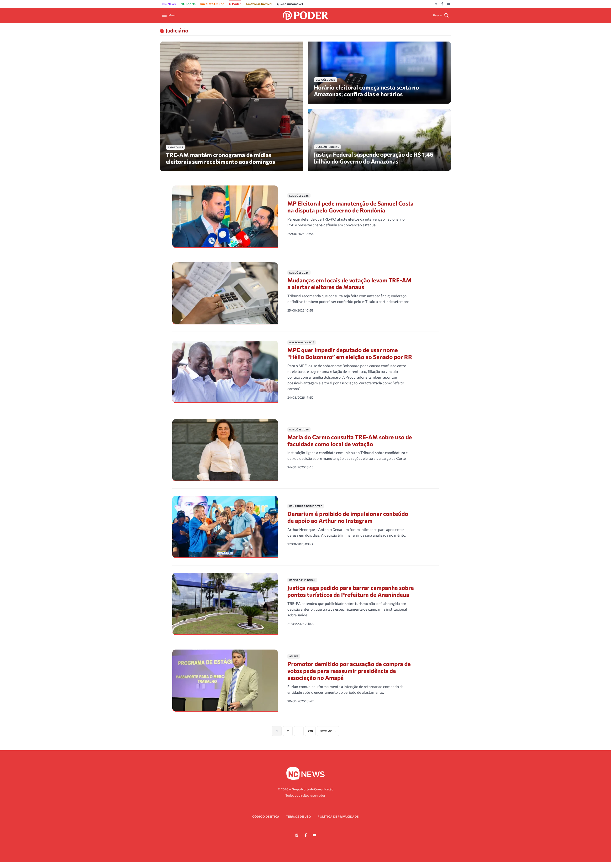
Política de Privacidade (338, 816)
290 (310, 731)
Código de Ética (265, 816)
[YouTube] (448, 4)
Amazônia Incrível (259, 4)
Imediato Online (212, 4)
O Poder (235, 4)
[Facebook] (442, 4)
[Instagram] (435, 4)
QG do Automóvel (290, 4)
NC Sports (187, 4)
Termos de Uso (298, 816)
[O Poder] (305, 14)
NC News (169, 4)
